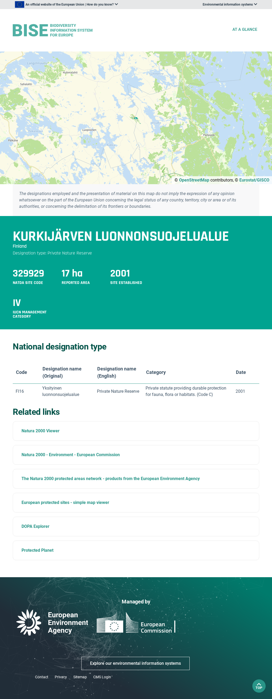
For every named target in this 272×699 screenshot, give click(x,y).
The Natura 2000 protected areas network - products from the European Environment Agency (111, 478)
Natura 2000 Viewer (41, 430)
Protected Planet (37, 550)
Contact (41, 677)
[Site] (120, 30)
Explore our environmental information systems (135, 663)
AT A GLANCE (244, 29)
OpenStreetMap (194, 180)
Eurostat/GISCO (254, 180)
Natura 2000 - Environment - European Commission (71, 454)
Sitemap (80, 677)
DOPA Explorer (35, 526)
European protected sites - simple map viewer (65, 502)
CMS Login (102, 677)
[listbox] (66, 4)
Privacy (61, 677)
